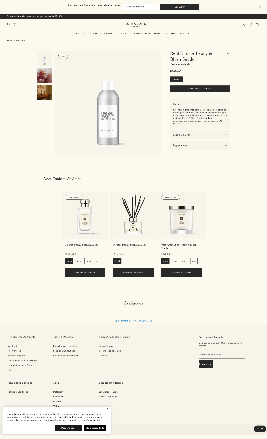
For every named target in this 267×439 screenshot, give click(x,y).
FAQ (10, 370)
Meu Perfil (12, 346)
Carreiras (103, 356)
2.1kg (175, 261)
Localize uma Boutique (64, 351)
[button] (260, 7)
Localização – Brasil (108, 392)
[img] (243, 24)
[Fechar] (107, 409)
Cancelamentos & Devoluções (22, 360)
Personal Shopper (16, 356)
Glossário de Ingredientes (65, 356)
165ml (177, 79)
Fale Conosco (14, 351)
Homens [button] (158, 34)
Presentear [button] (170, 34)
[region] (56, 420)
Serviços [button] (184, 34)
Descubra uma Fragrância (65, 346)
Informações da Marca (110, 351)
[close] (259, 7)
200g (165, 261)
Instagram (58, 392)
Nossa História (106, 346)
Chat (258, 429)
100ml (69, 261)
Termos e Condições (18, 392)
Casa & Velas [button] (124, 34)
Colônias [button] (108, 34)
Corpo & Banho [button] (142, 34)
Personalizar (68, 428)
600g (184, 261)
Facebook (58, 397)
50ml (79, 261)
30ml (88, 261)
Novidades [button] (95, 34)
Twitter (56, 406)
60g (194, 261)
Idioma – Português (108, 397)
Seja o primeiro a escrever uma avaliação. (133, 321)
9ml (97, 261)
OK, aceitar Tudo (95, 428)
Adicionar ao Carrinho (200, 88)
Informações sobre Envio (20, 365)
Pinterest (57, 401)
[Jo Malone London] (135, 25)
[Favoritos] (228, 53)
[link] (84, 215)
